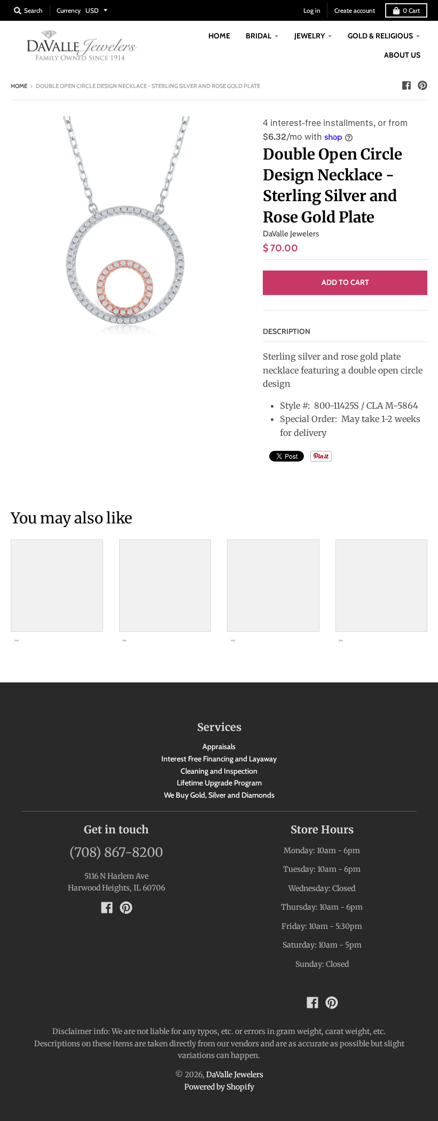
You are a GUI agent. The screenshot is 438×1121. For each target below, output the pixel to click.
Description (286, 331)
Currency (69, 10)
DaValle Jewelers (291, 233)
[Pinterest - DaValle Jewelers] (422, 85)
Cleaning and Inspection (219, 771)
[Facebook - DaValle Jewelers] (406, 85)
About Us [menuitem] (402, 55)
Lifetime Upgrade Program (219, 783)
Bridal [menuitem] (258, 36)
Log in (311, 10)
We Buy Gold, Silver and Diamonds (219, 795)
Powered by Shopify (219, 1087)
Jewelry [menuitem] (309, 36)
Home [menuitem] (219, 36)
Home (19, 86)
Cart (411, 10)
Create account (354, 10)
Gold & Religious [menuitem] (380, 36)
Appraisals (219, 746)
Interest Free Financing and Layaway (219, 759)
